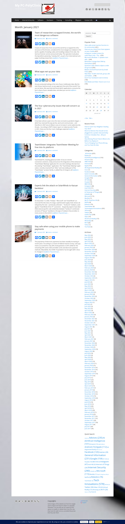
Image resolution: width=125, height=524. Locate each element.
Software (40, 20)
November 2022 (90, 296)
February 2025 (89, 245)
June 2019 (88, 380)
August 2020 (89, 351)
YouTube (87, 227)
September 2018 (90, 398)
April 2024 (88, 264)
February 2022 (89, 315)
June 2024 (88, 260)
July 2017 (87, 426)
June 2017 (88, 429)
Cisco (86, 170)
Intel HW (91, 464)
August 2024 (89, 258)
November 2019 (90, 370)
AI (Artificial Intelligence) (92, 157)
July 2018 (87, 402)
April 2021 (88, 335)
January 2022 (89, 317)
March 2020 (88, 361)
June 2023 (88, 284)
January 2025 (89, 247)
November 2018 (90, 394)
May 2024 (88, 262)
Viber (86, 217)
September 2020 (90, 349)
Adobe (87, 155)
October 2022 (89, 298)
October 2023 (89, 276)
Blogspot (78, 20)
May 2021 (88, 333)
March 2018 (88, 410)
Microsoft (88, 196)
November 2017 (90, 418)
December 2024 (90, 249)
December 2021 (90, 319)
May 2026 (88, 235)
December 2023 (90, 272)
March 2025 (88, 243)
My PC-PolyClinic (28, 5)
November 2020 (90, 345)
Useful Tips (88, 214)
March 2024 (88, 266)
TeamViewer (89, 206)
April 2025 (88, 241)
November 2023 (90, 274)
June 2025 (88, 237)
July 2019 (87, 378)
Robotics (87, 204)
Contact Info (88, 20)
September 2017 (90, 422)
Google (87, 178)
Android (87, 164)
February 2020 (89, 363)
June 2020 (88, 355)
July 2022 (87, 304)
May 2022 (88, 308)
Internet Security (90, 190)
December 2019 (90, 367)
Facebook (88, 172)
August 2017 (89, 424)
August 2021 (89, 327)
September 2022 (90, 300)
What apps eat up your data (47, 71)
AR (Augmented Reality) (92, 168)
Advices (96, 437)
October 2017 (89, 420)
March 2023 (88, 290)
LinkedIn (87, 194)
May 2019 (88, 382)
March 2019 (88, 386)
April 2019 (88, 384)
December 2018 (90, 392)
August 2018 (89, 400)
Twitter (87, 212)
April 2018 (88, 408)
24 (108, 107)
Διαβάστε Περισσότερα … (61, 58)
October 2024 (89, 253)
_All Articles (88, 153)
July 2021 (87, 329)
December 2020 (90, 343)
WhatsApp (88, 221)
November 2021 (90, 321)
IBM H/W (87, 184)
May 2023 (88, 286)
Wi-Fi (86, 223)
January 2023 (89, 294)
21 (97, 107)
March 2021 (88, 337)
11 (86, 104)
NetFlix (87, 202)
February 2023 (89, 292)
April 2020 (88, 359)
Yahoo (87, 225)
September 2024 (90, 256)
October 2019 (89, 372)
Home (17, 20)
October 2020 (89, 347)
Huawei (87, 182)
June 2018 (88, 404)
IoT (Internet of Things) (92, 192)
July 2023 (87, 282)
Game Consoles (90, 174)
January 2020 (89, 365)
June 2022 (88, 306)
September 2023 (90, 278)
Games (103, 452)
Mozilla (87, 198)
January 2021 (89, 341)
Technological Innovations (93, 208)
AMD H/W (88, 162)
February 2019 (89, 388)
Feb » (90, 118)
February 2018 (89, 412)
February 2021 (89, 339)
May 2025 (88, 239)
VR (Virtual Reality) (90, 219)
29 (101, 111)
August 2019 (89, 376)
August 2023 (89, 280)
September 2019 (90, 374)
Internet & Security (28, 20)
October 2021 (89, 323)
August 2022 (89, 302)
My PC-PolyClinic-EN (91, 200)
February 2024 (89, 268)
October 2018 (89, 396)
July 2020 (87, 353)
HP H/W (87, 180)
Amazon (87, 160)
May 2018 (88, 406)
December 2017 (90, 416)
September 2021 (90, 325)
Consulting (68, 20)
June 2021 (88, 331)
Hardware (50, 20)
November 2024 (90, 251)
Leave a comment (53, 38)
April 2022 (88, 310)
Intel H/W (88, 188)
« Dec (86, 118)
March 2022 (88, 313)
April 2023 (88, 288)
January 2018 (89, 414)
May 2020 (88, 357)
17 (108, 104)
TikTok (87, 210)
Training (59, 20)
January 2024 (89, 270)
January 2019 (89, 390)
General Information (91, 176)
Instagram (88, 186)
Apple (86, 166)
